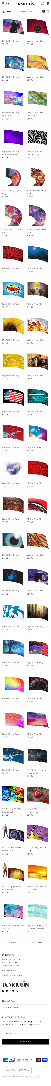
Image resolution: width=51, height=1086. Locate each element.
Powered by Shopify (33, 1077)
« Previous (12, 942)
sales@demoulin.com (12, 975)
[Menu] (3, 3)
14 (34, 942)
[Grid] (43, 11)
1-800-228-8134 (9, 970)
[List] (47, 11)
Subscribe (25, 1041)
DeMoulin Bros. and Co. (16, 1077)
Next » (41, 942)
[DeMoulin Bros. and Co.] (25, 3)
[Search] (9, 3)
